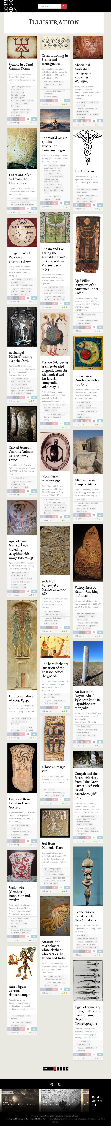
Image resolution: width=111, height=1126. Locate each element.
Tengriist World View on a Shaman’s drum (20, 257)
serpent (95, 189)
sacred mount (49, 187)
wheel (61, 190)
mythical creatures (51, 179)
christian (19, 379)
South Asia (48, 884)
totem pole (93, 938)
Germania (20, 391)
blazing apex (20, 87)
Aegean (79, 199)
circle (50, 82)
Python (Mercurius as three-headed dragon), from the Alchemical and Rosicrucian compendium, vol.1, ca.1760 (55, 375)
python (46, 410)
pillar (56, 182)
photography (48, 182)
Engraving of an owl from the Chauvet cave (20, 179)
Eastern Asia (81, 735)
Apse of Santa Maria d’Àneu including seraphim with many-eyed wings (21, 550)
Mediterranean (82, 511)
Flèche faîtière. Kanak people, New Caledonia (85, 916)
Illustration (15, 112)
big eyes (84, 102)
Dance (87, 831)
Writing (46, 420)
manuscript (60, 405)
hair (88, 1042)
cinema (62, 165)
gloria (61, 82)
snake (13, 828)
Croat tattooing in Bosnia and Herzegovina (55, 60)
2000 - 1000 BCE (83, 114)
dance (85, 819)
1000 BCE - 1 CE (82, 112)
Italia (13, 393)
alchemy (51, 405)
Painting (19, 393)
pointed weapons (17, 98)
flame (23, 718)
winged (46, 193)
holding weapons (17, 92)
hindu (50, 976)
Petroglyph (81, 117)
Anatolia (14, 291)
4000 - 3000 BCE (26, 482)
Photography (55, 199)
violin (83, 105)
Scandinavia (25, 112)
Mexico (55, 621)
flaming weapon (17, 90)
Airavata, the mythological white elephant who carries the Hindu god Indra (54, 950)
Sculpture (92, 201)
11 (96, 841)
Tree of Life (15, 106)
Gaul (12, 205)
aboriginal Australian (88, 816)
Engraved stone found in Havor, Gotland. (20, 803)
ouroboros (81, 408)
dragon (46, 290)
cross (56, 82)
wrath (25, 384)
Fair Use (55, 1121)
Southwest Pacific (91, 947)
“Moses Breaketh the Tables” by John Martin (19, 1105)
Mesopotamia (82, 201)
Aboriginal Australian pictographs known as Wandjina (83, 73)
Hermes (5, 1102)
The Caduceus (84, 171)
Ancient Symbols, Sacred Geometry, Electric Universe (54, 506)
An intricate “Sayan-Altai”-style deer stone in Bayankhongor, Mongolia (87, 700)
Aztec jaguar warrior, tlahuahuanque (19, 991)
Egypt (79, 323)
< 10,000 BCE (25, 202)
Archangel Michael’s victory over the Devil (20, 357)
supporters (15, 578)
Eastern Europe (24, 291)
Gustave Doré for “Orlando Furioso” (56, 1105)
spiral (20, 921)
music (50, 694)
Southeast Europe (50, 97)
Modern (47, 199)
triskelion (14, 926)
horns (46, 176)
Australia (80, 831)
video (56, 190)
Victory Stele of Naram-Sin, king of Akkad (87, 592)
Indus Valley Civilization (52, 871)
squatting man (16, 103)
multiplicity (58, 976)
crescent (53, 168)
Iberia (24, 585)
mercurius (56, 408)
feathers (53, 171)
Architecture (15, 484)
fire (59, 171)
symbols (54, 410)
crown (28, 87)
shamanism (15, 101)
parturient (47, 874)
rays (60, 85)
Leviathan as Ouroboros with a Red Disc (87, 380)
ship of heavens (27, 101)
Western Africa (58, 796)
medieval (47, 408)
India (55, 985)
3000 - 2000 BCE (92, 196)
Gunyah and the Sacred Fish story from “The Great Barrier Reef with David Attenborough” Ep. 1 (87, 786)
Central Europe (49, 299)
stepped (59, 187)
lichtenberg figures (18, 95)
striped (26, 103)
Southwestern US (59, 510)
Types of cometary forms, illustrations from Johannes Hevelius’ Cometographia (88, 1015)
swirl (45, 87)
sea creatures (91, 408)
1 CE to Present (25, 110)
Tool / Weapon (16, 115)
